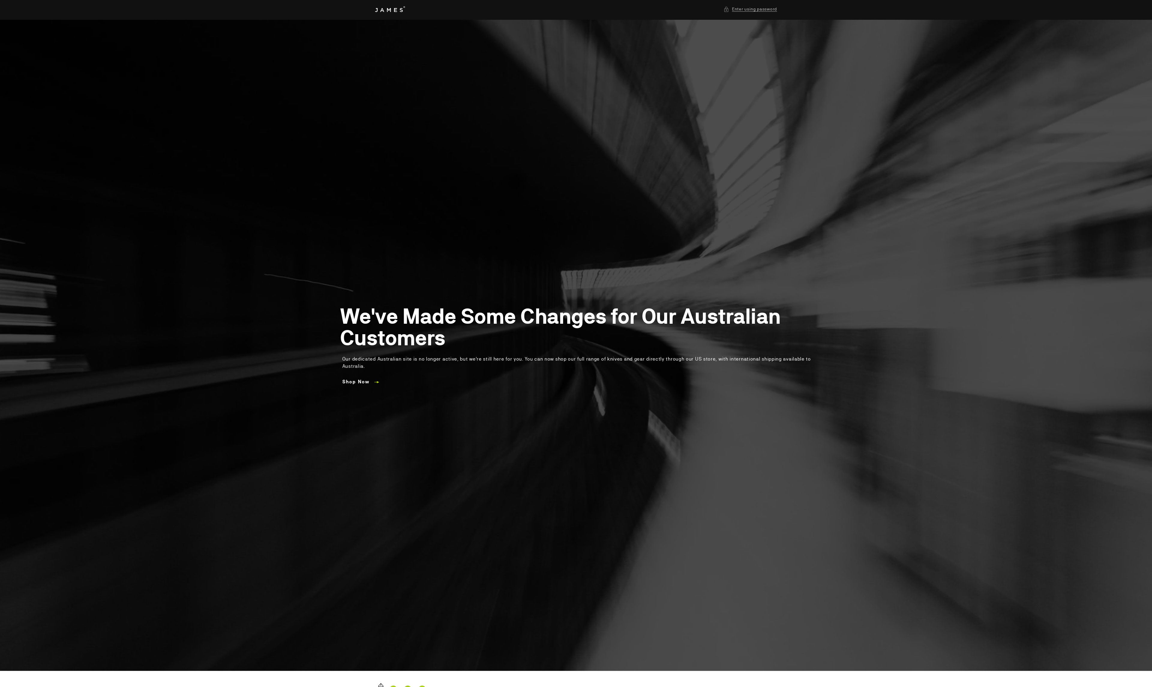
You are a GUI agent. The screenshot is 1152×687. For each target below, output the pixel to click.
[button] (750, 9)
